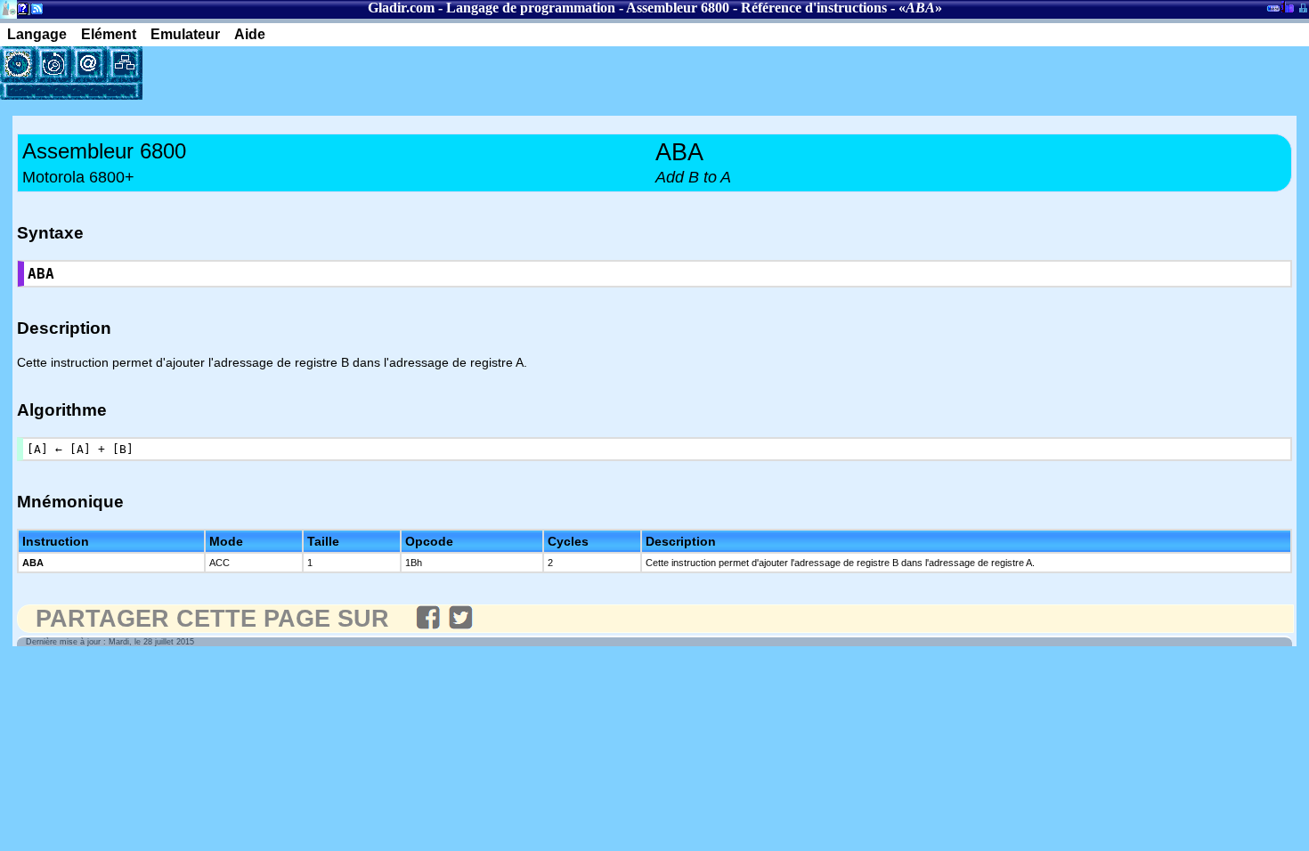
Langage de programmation (530, 7)
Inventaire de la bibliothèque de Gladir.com (1287, 6)
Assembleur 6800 (677, 7)
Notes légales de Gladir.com (20, 12)
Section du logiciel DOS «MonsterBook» (1273, 11)
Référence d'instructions (814, 7)
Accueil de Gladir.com (8, 7)
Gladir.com (401, 7)
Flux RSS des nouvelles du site (33, 12)
